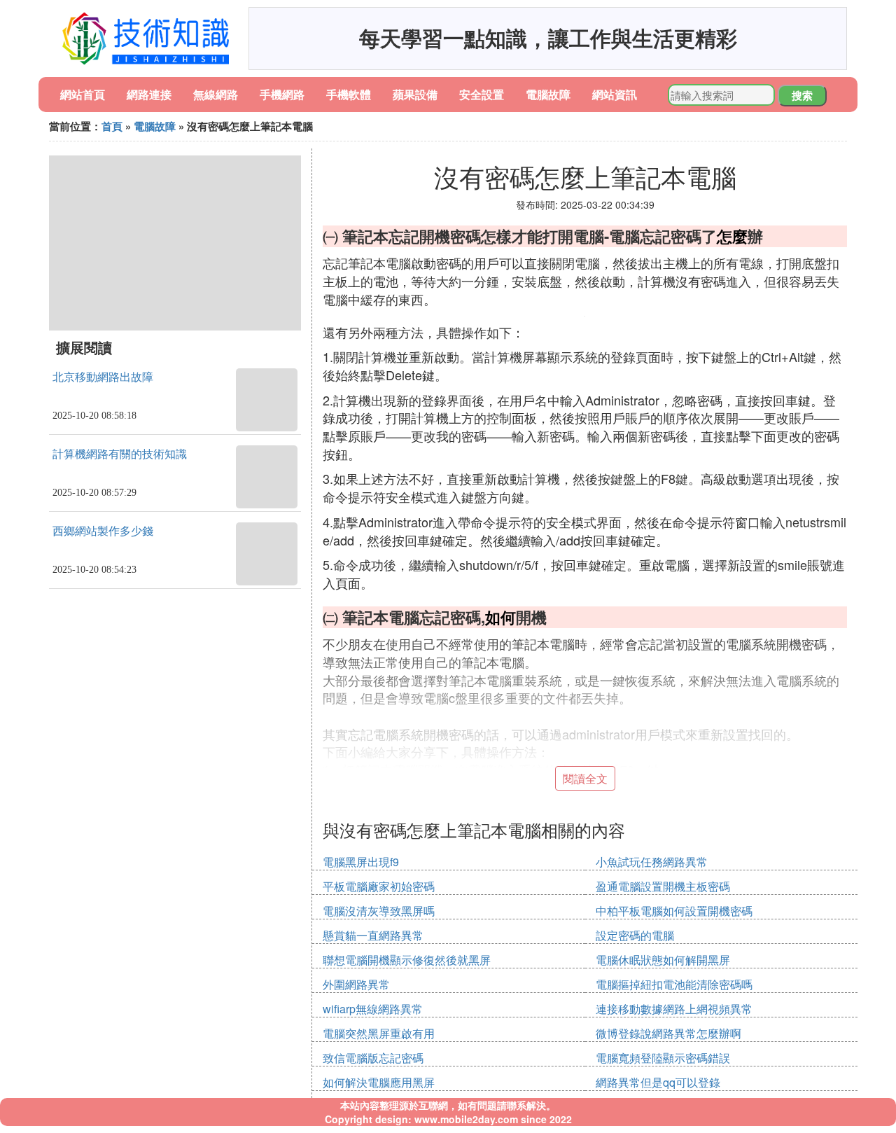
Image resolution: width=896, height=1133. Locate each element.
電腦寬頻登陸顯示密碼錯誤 (663, 1058)
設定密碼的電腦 (635, 935)
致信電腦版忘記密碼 (373, 1058)
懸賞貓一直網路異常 (373, 935)
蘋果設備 (415, 94)
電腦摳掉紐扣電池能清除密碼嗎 (674, 984)
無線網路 (215, 94)
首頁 (112, 126)
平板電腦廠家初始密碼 (379, 886)
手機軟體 (348, 94)
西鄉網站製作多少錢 (102, 531)
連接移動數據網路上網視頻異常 (674, 1009)
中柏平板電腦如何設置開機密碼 (674, 911)
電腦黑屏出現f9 (361, 862)
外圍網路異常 (356, 984)
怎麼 (732, 236)
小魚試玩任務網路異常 (652, 862)
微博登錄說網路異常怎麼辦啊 (668, 1033)
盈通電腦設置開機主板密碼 (663, 886)
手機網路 (282, 94)
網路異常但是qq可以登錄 (658, 1082)
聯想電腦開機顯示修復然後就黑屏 (407, 960)
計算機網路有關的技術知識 (119, 454)
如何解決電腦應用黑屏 (379, 1082)
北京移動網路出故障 (102, 377)
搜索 (802, 95)
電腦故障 (548, 94)
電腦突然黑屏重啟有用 (379, 1033)
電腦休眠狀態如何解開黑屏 (663, 960)
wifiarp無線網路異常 (373, 1009)
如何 (500, 617)
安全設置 (481, 94)
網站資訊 (614, 94)
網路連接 (149, 94)
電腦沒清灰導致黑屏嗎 (379, 911)
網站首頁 (82, 94)
